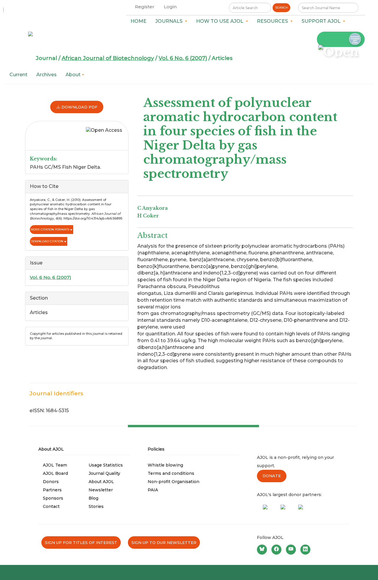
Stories (96, 506)
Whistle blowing (165, 465)
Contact (51, 506)
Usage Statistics (106, 465)
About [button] (74, 74)
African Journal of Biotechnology (108, 58)
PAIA (153, 490)
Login (170, 6)
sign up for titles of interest (81, 542)
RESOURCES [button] (273, 21)
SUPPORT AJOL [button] (322, 21)
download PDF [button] (78, 107)
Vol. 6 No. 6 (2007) (183, 58)
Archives (46, 74)
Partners (52, 490)
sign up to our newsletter (163, 542)
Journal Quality (104, 473)
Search (281, 7)
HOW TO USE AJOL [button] (221, 21)
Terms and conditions (171, 473)
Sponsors (53, 498)
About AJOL (101, 481)
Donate (272, 475)
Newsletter (101, 490)
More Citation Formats (50, 229)
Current (18, 74)
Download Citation (47, 241)
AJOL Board (55, 473)
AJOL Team (55, 465)
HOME (138, 21)
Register (144, 6)
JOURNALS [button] (170, 21)
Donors (51, 481)
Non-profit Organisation (173, 481)
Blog (93, 498)
